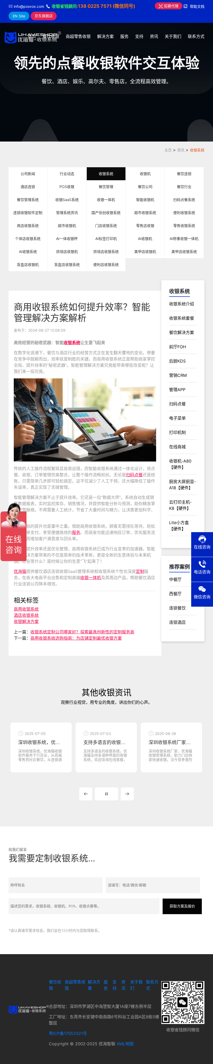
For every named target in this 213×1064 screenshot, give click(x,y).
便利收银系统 (184, 212)
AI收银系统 (28, 251)
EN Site (19, 16)
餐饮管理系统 (28, 199)
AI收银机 (145, 238)
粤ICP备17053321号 (68, 1033)
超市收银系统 (145, 212)
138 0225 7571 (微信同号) (106, 6)
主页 (168, 150)
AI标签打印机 (106, 238)
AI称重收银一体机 (184, 238)
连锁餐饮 (177, 608)
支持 (139, 36)
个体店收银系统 (28, 238)
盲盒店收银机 (28, 264)
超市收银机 (67, 225)
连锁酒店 (177, 622)
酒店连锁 (28, 186)
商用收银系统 (26, 609)
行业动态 (67, 173)
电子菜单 (177, 418)
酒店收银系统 (26, 615)
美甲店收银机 (145, 251)
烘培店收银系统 (106, 251)
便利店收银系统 (106, 264)
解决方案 (105, 36)
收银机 (145, 173)
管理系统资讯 (67, 212)
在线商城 (177, 446)
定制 (140, 571)
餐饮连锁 (184, 173)
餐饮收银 (51, 36)
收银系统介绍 (181, 303)
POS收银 (66, 186)
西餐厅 (175, 593)
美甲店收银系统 (184, 251)
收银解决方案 (26, 621)
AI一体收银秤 (67, 238)
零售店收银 (145, 225)
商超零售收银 (78, 36)
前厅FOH (177, 346)
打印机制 (177, 432)
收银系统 (197, 150)
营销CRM (178, 375)
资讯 (154, 36)
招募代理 (170, 6)
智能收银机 (145, 199)
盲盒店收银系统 (67, 264)
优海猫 (20, 571)
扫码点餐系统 (184, 199)
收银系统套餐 (181, 318)
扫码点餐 (134, 474)
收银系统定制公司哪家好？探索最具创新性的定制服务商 (82, 631)
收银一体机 (106, 199)
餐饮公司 (145, 186)
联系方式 (196, 36)
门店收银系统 (106, 225)
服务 (124, 36)
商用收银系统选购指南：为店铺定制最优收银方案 (76, 638)
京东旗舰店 (44, 16)
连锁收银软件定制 (27, 212)
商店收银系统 (28, 225)
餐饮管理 (106, 186)
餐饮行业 (184, 186)
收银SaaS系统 (67, 199)
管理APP (177, 389)
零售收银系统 (184, 225)
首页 (32, 36)
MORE (106, 793)
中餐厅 (175, 579)
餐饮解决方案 (181, 332)
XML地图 (125, 1043)
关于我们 (173, 36)
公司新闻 (28, 173)
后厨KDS (177, 361)
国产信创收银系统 (106, 212)
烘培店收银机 (67, 251)
